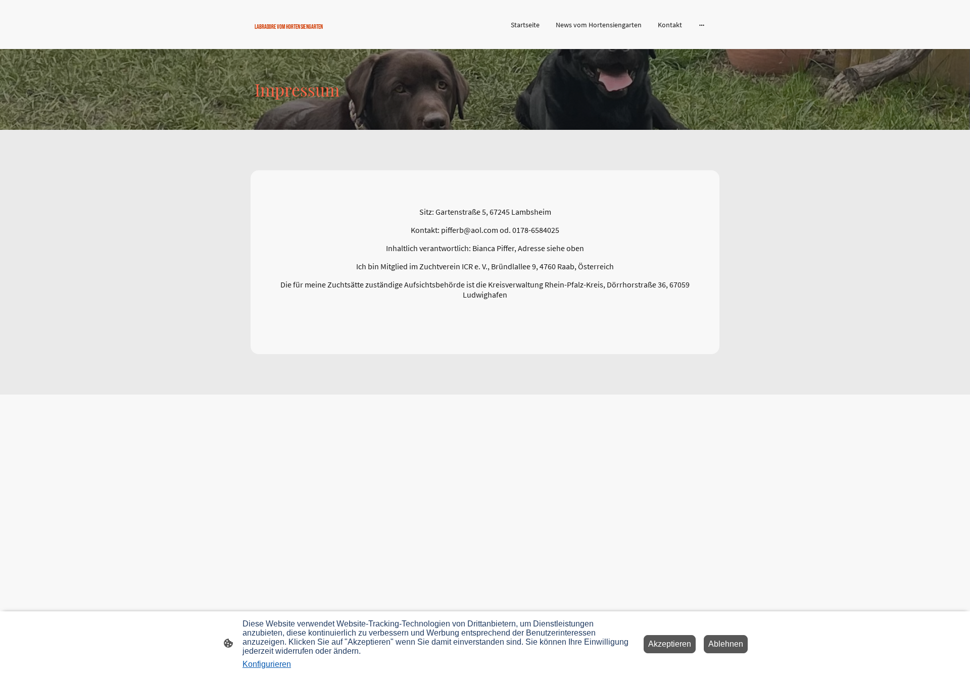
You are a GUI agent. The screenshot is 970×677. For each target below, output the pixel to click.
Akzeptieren (669, 644)
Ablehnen (725, 644)
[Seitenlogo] (329, 36)
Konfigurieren (267, 664)
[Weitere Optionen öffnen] (701, 24)
